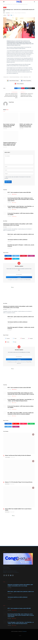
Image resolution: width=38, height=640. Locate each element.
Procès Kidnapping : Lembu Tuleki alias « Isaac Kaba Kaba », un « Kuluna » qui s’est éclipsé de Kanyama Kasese (21, 207)
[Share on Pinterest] (8, 15)
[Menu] (3, 2)
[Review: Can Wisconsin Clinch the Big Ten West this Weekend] (19, 443)
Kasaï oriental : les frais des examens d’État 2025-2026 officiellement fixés (9, 125)
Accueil (4, 4)
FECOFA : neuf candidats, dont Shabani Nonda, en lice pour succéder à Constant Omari (26, 125)
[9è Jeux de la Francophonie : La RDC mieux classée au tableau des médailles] (5, 213)
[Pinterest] (4, 49)
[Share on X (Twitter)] (10, 15)
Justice (5, 7)
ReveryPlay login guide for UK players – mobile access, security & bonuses (21, 245)
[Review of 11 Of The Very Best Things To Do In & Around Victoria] (19, 470)
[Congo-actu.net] (19, 1)
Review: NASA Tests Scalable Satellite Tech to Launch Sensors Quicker (18, 509)
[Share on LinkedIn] (11, 15)
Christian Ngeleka (7, 457)
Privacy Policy (28, 361)
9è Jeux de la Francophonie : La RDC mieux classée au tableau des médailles (20, 214)
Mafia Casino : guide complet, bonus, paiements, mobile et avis (21, 234)
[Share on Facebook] (7, 15)
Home (20, 635)
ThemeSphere (24, 631)
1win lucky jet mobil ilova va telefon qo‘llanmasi (17, 239)
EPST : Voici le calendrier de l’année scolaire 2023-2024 (19, 192)
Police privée (28, 279)
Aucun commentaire (18, 12)
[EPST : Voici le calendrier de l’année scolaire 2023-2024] (5, 192)
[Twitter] (4, 45)
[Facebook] (4, 43)
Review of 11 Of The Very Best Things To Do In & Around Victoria (18, 482)
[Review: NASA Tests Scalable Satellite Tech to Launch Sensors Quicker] (19, 496)
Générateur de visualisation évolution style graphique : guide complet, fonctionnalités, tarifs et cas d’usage (17, 224)
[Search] (34, 2)
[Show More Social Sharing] (13, 15)
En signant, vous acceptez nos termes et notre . (19, 279)
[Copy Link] (4, 53)
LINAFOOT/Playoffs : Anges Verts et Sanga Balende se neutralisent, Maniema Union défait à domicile (27, 95)
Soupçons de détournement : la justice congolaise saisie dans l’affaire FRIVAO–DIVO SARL (9, 144)
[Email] (4, 51)
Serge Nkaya (8, 12)
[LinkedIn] (4, 47)
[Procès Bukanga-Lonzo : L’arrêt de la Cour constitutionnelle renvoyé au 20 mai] (19, 27)
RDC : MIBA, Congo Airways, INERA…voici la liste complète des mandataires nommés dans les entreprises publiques (21, 413)
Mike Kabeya (5, 309)
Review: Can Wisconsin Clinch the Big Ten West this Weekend (18, 455)
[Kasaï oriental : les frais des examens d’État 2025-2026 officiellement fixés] (10, 118)
